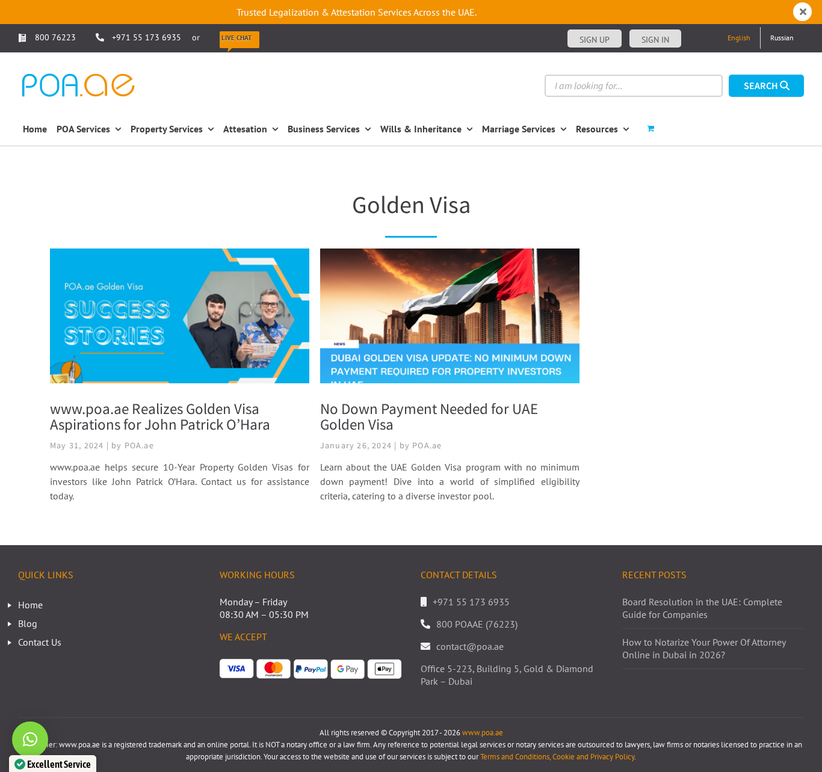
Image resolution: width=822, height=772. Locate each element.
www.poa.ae (482, 732)
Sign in (655, 39)
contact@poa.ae (470, 646)
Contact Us (39, 642)
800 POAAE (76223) (477, 624)
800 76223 (54, 37)
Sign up (594, 39)
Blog (27, 623)
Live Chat (236, 38)
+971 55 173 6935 (146, 37)
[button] (30, 739)
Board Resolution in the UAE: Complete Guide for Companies (702, 608)
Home (30, 605)
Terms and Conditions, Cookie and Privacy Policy (557, 757)
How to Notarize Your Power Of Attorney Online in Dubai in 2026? (703, 648)
